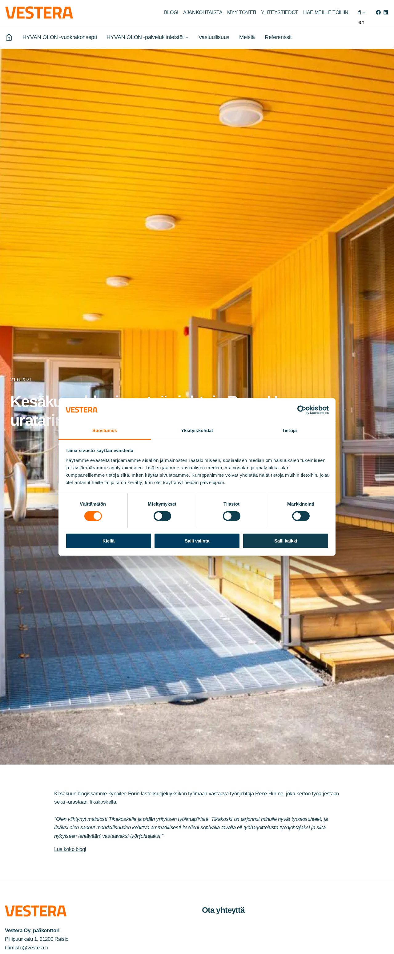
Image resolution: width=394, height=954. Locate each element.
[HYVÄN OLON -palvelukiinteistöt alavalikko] (187, 37)
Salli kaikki (285, 540)
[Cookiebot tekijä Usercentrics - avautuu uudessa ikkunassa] (302, 410)
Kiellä (109, 540)
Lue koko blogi (70, 849)
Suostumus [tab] (104, 430)
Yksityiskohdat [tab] (197, 430)
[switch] (162, 516)
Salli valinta (197, 540)
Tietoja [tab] (289, 430)
